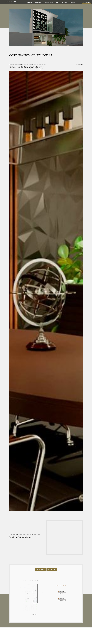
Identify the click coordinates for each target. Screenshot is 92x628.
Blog (57, 2)
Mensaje (87, 2)
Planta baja (40, 570)
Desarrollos (49, 2)
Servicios (38, 2)
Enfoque (29, 2)
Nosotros (64, 2)
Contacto (73, 2)
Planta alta (51, 570)
